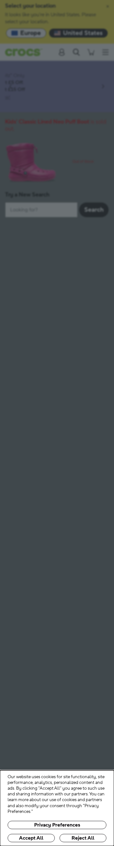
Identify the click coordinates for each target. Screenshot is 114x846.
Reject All (83, 838)
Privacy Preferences (57, 825)
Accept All (31, 838)
